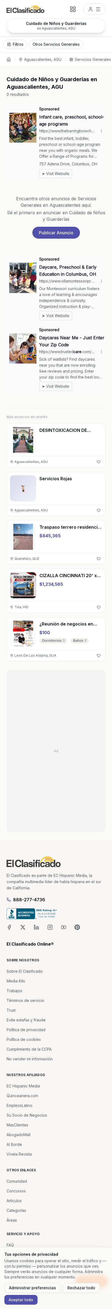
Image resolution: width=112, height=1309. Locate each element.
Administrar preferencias (32, 1287)
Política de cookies (24, 1039)
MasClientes (17, 1125)
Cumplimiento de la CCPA (29, 1049)
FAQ (10, 1245)
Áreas (12, 1220)
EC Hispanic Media (23, 1086)
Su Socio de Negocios (27, 1115)
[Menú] (94, 9)
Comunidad (17, 1181)
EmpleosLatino (19, 1105)
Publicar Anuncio (56, 232)
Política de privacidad (26, 1029)
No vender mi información (30, 1059)
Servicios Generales (93, 59)
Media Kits (16, 981)
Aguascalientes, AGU (42, 59)
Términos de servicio (25, 1000)
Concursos (16, 1191)
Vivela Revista (19, 1154)
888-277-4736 (29, 899)
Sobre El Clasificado (25, 971)
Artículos (14, 1200)
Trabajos (14, 990)
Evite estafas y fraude (26, 1020)
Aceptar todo (21, 1299)
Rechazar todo (81, 1287)
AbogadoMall (18, 1134)
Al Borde (14, 1144)
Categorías (16, 1210)
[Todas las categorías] (73, 9)
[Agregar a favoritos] (98, 462)
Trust (11, 1010)
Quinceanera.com (22, 1095)
